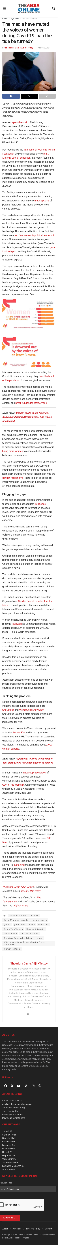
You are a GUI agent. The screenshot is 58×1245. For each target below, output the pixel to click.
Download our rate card (13, 1118)
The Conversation (29, 934)
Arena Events (8, 1169)
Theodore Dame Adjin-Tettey (18, 938)
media (32, 924)
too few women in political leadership (35, 235)
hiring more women (12, 451)
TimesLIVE (7, 1131)
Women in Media (12, 949)
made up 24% (41, 200)
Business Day (8, 1145)
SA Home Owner (10, 1162)
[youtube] (19, 1086)
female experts (39, 920)
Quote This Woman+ (13, 784)
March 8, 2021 (44, 48)
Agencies (15, 18)
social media (10, 934)
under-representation (34, 772)
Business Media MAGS (13, 1166)
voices (39, 938)
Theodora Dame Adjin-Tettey (19, 48)
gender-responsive (12, 477)
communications (17, 915)
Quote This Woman (13, 929)
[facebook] (6, 1086)
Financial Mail (8, 1148)
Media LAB (43, 924)
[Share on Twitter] (29, 96)
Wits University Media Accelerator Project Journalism (25, 943)
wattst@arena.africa (12, 1114)
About (5, 1229)
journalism (19, 924)
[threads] (39, 1085)
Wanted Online (9, 1159)
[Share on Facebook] (11, 96)
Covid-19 (34, 915)
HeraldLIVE (7, 1152)
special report (19, 122)
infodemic (40, 503)
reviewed (17, 623)
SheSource (8, 709)
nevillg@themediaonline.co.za (17, 1104)
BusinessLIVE (8, 1141)
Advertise (17, 1229)
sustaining (19, 864)
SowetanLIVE (8, 1138)
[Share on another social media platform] (47, 96)
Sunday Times (9, 1134)
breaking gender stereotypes (31, 402)
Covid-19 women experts (16, 920)
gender (7, 924)
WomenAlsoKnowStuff (31, 709)
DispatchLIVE (8, 1155)
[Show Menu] (4, 8)
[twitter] (12, 1085)
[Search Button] (54, 8)
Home (4, 18)
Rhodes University (35, 929)
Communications (29, 18)
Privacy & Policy (33, 1229)
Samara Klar (18, 732)
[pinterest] (26, 1086)
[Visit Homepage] (29, 8)
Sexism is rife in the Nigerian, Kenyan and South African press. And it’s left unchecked (27, 416)
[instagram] (33, 1086)
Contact (48, 1229)
